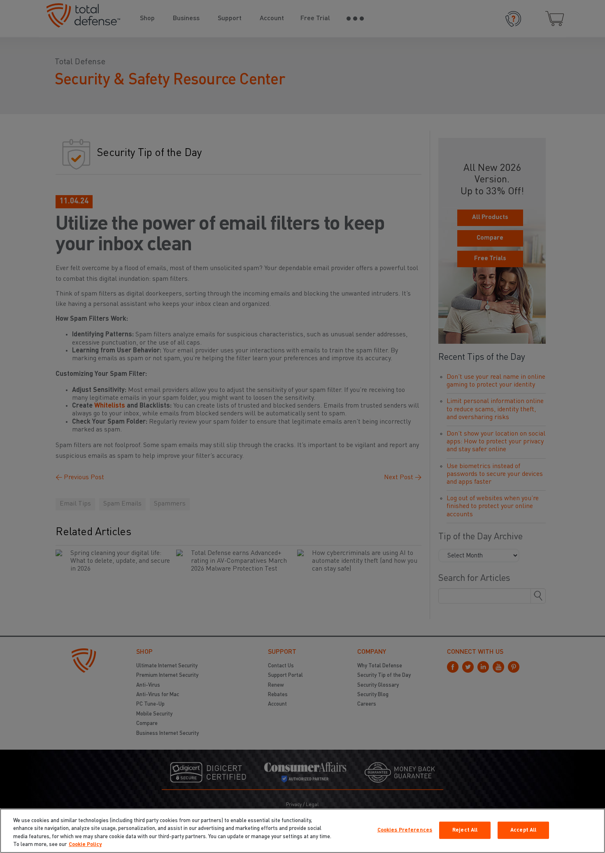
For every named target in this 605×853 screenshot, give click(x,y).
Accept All (523, 830)
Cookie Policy (85, 844)
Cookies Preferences (404, 830)
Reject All (464, 830)
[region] (302, 831)
